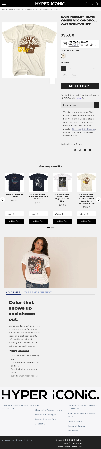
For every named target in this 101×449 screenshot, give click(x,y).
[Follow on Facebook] (3, 409)
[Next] (98, 199)
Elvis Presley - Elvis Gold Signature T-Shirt (62, 197)
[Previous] (2, 199)
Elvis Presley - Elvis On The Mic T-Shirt (38, 196)
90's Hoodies (88, 129)
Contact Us (40, 423)
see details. (73, 46)
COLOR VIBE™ (13, 292)
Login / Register (24, 440)
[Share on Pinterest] (80, 150)
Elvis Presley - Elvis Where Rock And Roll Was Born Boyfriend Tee (86, 198)
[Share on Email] (90, 150)
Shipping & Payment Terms (48, 410)
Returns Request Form (46, 419)
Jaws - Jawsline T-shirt (14, 195)
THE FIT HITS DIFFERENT (38, 292)
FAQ (37, 405)
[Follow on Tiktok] (13, 409)
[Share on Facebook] (70, 150)
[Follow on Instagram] (8, 409)
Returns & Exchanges (45, 414)
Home (4, 9)
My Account (8, 440)
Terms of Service (76, 426)
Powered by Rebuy (50, 230)
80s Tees (76, 129)
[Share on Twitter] (75, 150)
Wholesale (73, 430)
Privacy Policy (75, 421)
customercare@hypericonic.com (18, 405)
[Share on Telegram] (85, 150)
